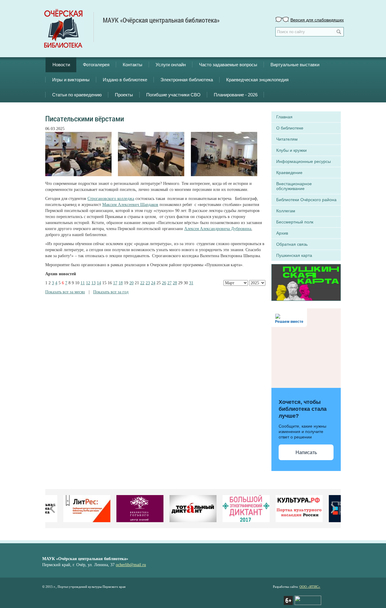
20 (131, 283)
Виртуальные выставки (295, 64)
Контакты (132, 64)
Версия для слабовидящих (317, 20)
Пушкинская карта (294, 255)
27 (169, 283)
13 (93, 283)
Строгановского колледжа (110, 198)
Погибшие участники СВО (173, 94)
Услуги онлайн (171, 64)
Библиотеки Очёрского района (306, 199)
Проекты (124, 94)
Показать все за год (110, 292)
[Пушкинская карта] (306, 282)
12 (88, 283)
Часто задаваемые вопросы (228, 64)
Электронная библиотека (186, 79)
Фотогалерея (96, 64)
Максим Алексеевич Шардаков (130, 204)
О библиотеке (289, 128)
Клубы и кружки (291, 150)
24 (153, 283)
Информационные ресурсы (303, 161)
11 (83, 283)
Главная (284, 116)
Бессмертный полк (294, 222)
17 (115, 283)
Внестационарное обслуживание (294, 186)
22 (142, 283)
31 (191, 283)
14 (99, 283)
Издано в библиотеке (125, 79)
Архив (282, 233)
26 (164, 283)
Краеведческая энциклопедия (257, 79)
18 (121, 283)
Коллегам (285, 210)
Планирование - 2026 (236, 94)
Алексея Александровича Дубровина (217, 228)
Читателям (287, 139)
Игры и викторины (71, 79)
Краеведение (289, 172)
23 (148, 283)
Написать (306, 452)
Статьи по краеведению (77, 94)
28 (175, 283)
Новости (61, 64)
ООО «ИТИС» (309, 586)
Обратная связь (292, 244)
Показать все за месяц (65, 292)
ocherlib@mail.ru (131, 565)
